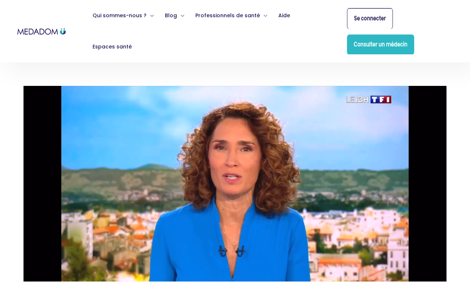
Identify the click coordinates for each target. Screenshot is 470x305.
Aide (284, 15)
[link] (42, 30)
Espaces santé (112, 46)
